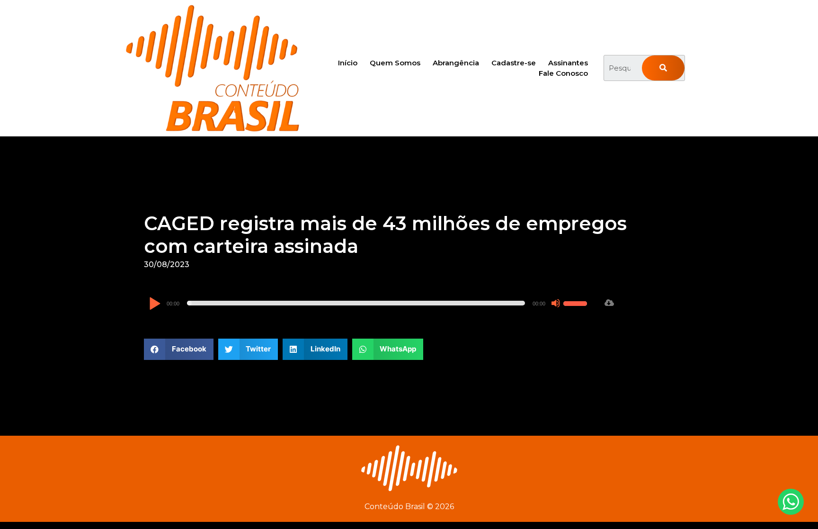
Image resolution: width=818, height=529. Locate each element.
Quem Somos (395, 62)
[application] (369, 303)
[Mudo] (555, 303)
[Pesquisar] (663, 68)
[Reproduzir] (154, 304)
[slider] (576, 302)
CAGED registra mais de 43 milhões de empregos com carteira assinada (385, 235)
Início (347, 62)
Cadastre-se (513, 62)
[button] (178, 349)
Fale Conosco (563, 73)
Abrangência (456, 62)
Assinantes (568, 62)
